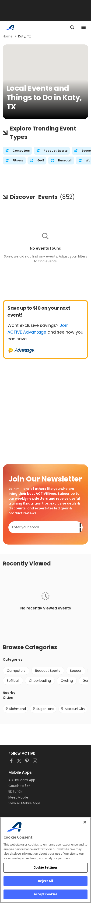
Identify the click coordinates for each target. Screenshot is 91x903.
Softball (13, 680)
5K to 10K (15, 791)
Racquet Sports (47, 670)
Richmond (17, 708)
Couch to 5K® (19, 785)
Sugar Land (45, 708)
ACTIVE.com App (21, 780)
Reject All (45, 881)
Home (8, 36)
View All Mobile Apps (24, 803)
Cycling (67, 680)
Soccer (75, 670)
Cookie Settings (46, 867)
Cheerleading (40, 680)
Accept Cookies (45, 894)
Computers (16, 670)
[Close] (85, 822)
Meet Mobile (18, 797)
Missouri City (75, 708)
